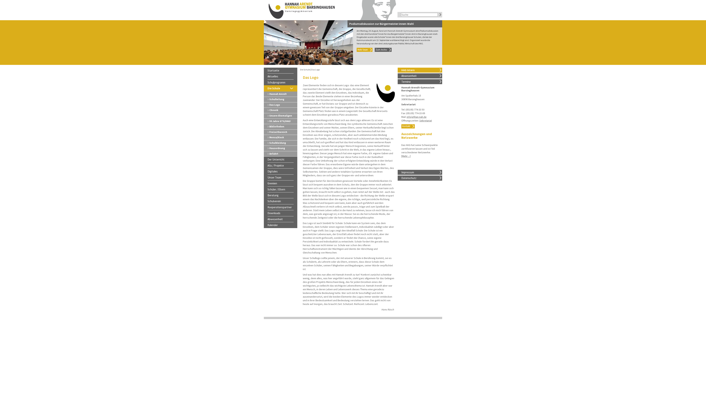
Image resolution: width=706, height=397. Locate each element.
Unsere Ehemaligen (280, 115)
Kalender (273, 225)
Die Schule (274, 88)
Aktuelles (273, 76)
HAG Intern (408, 70)
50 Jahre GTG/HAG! (280, 121)
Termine (406, 81)
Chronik (273, 110)
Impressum (407, 172)
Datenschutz (408, 178)
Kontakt (406, 126)
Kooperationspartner (280, 207)
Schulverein (274, 201)
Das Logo (274, 104)
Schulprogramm (276, 82)
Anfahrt (273, 153)
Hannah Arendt (278, 94)
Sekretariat (425, 120)
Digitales (273, 171)
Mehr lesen (363, 49)
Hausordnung (277, 148)
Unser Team (274, 177)
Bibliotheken (276, 126)
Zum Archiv (381, 49)
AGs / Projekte (276, 165)
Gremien (272, 183)
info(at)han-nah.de (417, 117)
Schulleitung (276, 99)
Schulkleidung (277, 142)
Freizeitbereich (278, 132)
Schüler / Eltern (276, 189)
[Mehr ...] (406, 156)
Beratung (273, 195)
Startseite (273, 70)
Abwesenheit (409, 76)
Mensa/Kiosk (276, 137)
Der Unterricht (276, 159)
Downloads (274, 213)
